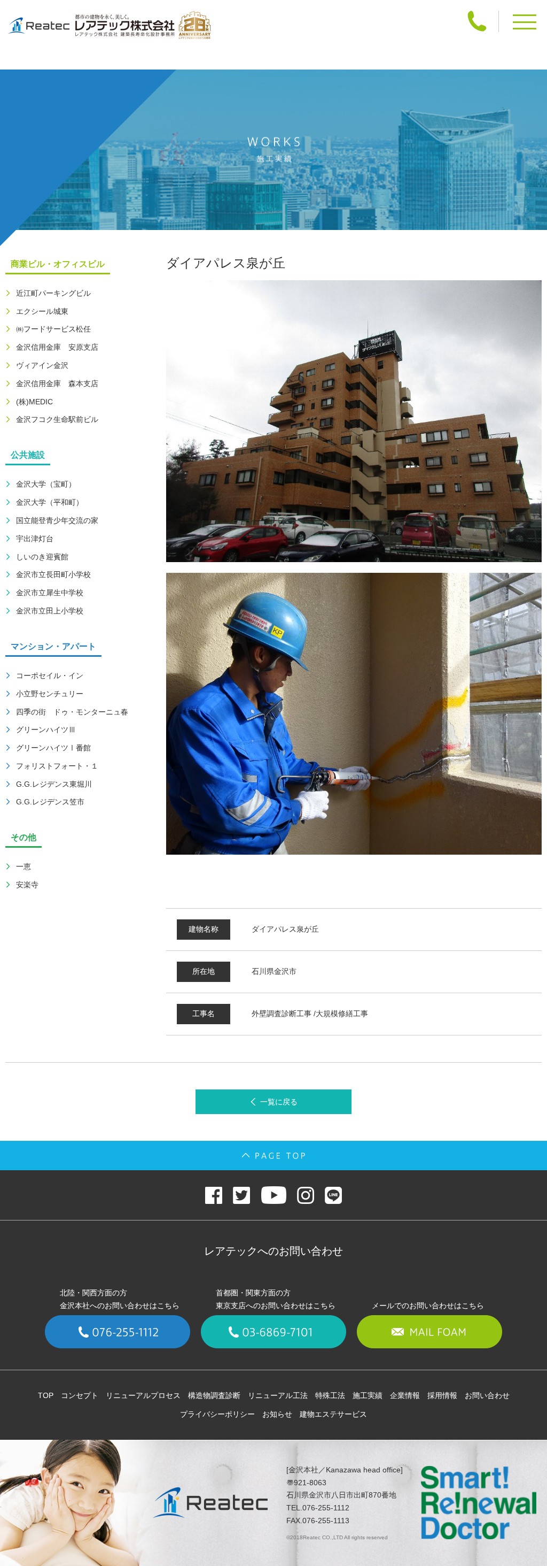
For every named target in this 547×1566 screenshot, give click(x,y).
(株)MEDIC (34, 401)
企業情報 (405, 1395)
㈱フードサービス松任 (53, 329)
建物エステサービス (333, 1414)
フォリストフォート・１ (57, 766)
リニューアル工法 (278, 1395)
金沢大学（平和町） (49, 502)
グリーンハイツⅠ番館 (53, 747)
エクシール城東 (42, 311)
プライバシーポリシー (217, 1414)
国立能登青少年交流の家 (57, 520)
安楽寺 (27, 884)
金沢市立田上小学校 (49, 611)
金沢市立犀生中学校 (49, 592)
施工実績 (367, 1395)
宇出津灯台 (34, 538)
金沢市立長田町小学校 (53, 574)
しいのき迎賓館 (42, 556)
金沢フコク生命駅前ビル (57, 419)
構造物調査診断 (214, 1395)
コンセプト (79, 1395)
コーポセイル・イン (49, 675)
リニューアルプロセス (143, 1395)
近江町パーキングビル (53, 293)
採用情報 (442, 1395)
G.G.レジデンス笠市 (50, 801)
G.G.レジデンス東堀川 (54, 784)
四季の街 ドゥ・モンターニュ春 (72, 712)
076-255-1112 (325, 1507)
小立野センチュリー (49, 693)
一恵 (23, 866)
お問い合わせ (487, 1395)
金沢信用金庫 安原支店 (57, 347)
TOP (45, 1395)
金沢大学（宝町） (46, 484)
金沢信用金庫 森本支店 (57, 383)
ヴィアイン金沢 (42, 365)
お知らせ (277, 1414)
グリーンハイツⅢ (46, 729)
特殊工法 (330, 1395)
